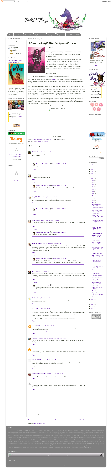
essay (70, 435)
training (27, 447)
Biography (28, 432)
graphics (39, 437)
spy (46, 445)
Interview (92, 437)
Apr (93, 198)
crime (74, 433)
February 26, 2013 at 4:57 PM (47, 325)
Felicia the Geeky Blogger (38, 220)
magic (83, 439)
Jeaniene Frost (18, 439)
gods (27, 437)
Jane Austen (101, 437)
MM (20, 441)
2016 (92, 171)
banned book (19, 432)
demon (39, 141)
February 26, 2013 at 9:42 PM (49, 360)
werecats (56, 447)
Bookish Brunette (36, 383)
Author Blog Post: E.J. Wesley (97, 287)
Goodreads (31, 437)
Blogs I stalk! (60, 35)
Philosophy (10, 443)
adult (14, 430)
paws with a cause (98, 441)
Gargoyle (14, 437)
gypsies (46, 437)
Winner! (94, 225)
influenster (88, 437)
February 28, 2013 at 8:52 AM (48, 383)
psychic (41, 443)
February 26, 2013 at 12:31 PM (59, 258)
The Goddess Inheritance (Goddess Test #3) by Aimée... (97, 221)
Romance (91, 443)
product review (37, 443)
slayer (24, 445)
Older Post (82, 420)
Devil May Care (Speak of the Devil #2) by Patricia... (97, 248)
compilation (24, 433)
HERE (96, 65)
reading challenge (61, 443)
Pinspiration (20, 443)
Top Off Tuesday (22, 447)
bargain (24, 432)
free (101, 435)
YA (42, 141)
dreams (35, 435)
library (56, 439)
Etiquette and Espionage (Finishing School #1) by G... (97, 279)
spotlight (43, 445)
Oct (93, 184)
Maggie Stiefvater (77, 439)
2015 (92, 173)
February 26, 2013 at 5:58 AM (52, 220)
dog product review (26, 435)
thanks (93, 445)
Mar (93, 200)
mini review (17, 441)
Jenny (33, 271)
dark (83, 433)
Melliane (34, 152)
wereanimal (50, 447)
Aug (93, 189)
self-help (99, 443)
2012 (92, 299)
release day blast (78, 443)
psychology (46, 443)
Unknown (34, 349)
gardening (10, 437)
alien (30, 430)
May (93, 196)
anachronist (40, 430)
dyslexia (41, 435)
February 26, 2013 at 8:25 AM (42, 271)
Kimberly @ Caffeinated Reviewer (40, 373)
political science (30, 443)
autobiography (101, 430)
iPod (95, 437)
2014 (92, 176)
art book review (73, 430)
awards (10, 432)
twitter (33, 447)
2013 (92, 178)
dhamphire (96, 433)
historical (68, 437)
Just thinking (39, 439)
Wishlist (72, 447)
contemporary (33, 434)
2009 (92, 306)
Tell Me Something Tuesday (84, 445)
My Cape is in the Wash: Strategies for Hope (15, 61)
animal (48, 430)
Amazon (32, 430)
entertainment (66, 435)
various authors (45, 447)
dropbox (38, 435)
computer (28, 433)
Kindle (51, 439)
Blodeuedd (34, 175)
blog (31, 432)
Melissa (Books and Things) (43, 164)
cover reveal (48, 434)
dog (16, 435)
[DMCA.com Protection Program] (96, 318)
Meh (100, 439)
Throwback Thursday (97, 275)
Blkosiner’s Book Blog (42, 331)
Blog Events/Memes (40, 35)
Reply (33, 157)
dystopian (45, 435)
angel (36, 141)
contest (39, 433)
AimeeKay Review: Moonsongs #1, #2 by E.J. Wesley (97, 284)
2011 (92, 302)
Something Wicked (38, 445)
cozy (53, 433)
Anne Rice (52, 430)
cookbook (43, 434)
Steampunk (50, 445)
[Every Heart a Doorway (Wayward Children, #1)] (14, 108)
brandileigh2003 (36, 326)
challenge (92, 432)
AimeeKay (25, 430)
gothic (36, 437)
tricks (31, 447)
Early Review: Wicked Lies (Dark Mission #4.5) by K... (97, 212)
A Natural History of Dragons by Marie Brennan (96, 237)
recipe (68, 443)
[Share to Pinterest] (64, 139)
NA (48, 441)
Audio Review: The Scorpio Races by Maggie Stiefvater (96, 228)
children (17, 433)
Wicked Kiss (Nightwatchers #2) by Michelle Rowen (97, 217)
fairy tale (83, 435)
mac (73, 439)
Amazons (36, 430)
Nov (93, 182)
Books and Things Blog (54, 454)
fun (103, 435)
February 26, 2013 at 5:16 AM (59, 163)
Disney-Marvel (101, 433)
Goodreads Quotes (21, 121)
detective (92, 433)
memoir (102, 439)
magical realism (89, 439)
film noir (97, 435)
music (32, 441)
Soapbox (32, 445)
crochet (76, 433)
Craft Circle (59, 434)
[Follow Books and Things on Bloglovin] (97, 140)
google (34, 437)
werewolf (60, 447)
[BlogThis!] (59, 139)
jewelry (29, 439)
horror (76, 437)
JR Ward (34, 439)
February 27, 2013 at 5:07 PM (56, 373)
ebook (49, 435)
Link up (71, 439)
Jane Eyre (10, 439)
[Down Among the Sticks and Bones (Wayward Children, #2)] (17, 108)
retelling (86, 443)
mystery (39, 441)
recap (66, 443)
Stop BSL (16, 180)
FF (92, 435)
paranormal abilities (86, 441)
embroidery (58, 435)
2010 (92, 304)
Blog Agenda (51, 35)
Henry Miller (57, 437)
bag (16, 432)
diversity (9, 435)
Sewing (12, 445)
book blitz (55, 432)
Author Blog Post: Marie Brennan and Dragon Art (97, 257)
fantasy (87, 435)
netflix (56, 441)
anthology (61, 430)
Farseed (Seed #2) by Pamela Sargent (97, 272)
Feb (93, 202)
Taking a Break (75, 445)
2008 (92, 308)
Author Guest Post (85, 430)
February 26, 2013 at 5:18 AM (45, 175)
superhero (63, 445)
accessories (10, 430)
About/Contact (18, 35)
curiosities (80, 433)
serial (9, 445)
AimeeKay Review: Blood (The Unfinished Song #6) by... (97, 206)
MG (14, 441)
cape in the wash (85, 432)
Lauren (34, 309)
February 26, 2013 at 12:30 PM (59, 232)
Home (10, 35)
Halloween (50, 437)
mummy (26, 441)
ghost (17, 437)
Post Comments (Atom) (39, 423)
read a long (55, 443)
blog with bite (43, 432)
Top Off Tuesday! (96, 240)
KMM (54, 439)
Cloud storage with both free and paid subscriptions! (16, 155)
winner (68, 447)
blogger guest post (50, 432)
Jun (93, 193)
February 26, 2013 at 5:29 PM (59, 338)
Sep (93, 187)
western (64, 447)
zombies (46, 141)
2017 (92, 169)
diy (12, 435)
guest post (43, 437)
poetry (26, 443)
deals (85, 433)
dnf (14, 435)
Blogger (64, 465)
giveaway (22, 437)
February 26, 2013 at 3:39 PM (43, 308)
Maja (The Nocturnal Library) (39, 243)
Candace (34, 298)
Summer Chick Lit (57, 445)
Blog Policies (28, 35)
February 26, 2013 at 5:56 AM (50, 197)
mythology (44, 441)
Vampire (40, 447)
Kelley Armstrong (46, 439)
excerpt (75, 435)
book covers (78, 432)
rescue (82, 443)
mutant (35, 441)
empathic (62, 435)
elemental (53, 435)
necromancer (52, 441)
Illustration (84, 437)
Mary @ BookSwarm (37, 197)
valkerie (36, 447)
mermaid (10, 441)
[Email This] (58, 139)
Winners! (94, 270)
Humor (80, 437)
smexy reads (27, 445)
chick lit (13, 434)
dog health (19, 435)
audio (78, 430)
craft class (64, 433)
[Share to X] (61, 139)
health (54, 437)
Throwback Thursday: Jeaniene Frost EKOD (97, 232)
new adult (59, 441)
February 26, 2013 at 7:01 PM (44, 349)
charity (9, 433)
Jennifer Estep (25, 439)
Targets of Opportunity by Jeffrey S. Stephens (97, 293)
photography (15, 443)
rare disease (50, 443)
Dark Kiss (53, 79)
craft (55, 434)
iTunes (97, 437)
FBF (90, 435)
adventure (19, 430)
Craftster (68, 433)
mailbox (94, 439)
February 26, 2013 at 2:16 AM (44, 151)
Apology (65, 430)
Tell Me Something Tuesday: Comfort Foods (96, 261)
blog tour (38, 432)
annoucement (56, 430)
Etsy (72, 435)
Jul (93, 191)
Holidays (73, 437)
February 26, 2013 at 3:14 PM (43, 298)
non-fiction (64, 441)
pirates (23, 443)
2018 (92, 167)
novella (68, 441)
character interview (99, 432)
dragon (31, 435)
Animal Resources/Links (73, 35)
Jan (93, 297)
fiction (94, 435)
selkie (103, 443)
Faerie (79, 435)
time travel (16, 447)
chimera (20, 433)
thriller (95, 445)
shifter (21, 445)
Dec (93, 180)
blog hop (34, 432)
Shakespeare (17, 445)
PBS (103, 441)
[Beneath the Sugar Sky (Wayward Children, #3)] (20, 108)
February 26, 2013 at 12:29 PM (59, 185)
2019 (92, 165)
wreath (80, 447)
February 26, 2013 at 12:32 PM (59, 285)
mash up (97, 439)
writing (82, 447)
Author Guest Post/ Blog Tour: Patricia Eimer (97, 252)
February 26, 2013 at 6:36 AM (54, 243)
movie (23, 441)
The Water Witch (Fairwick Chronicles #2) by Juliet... (97, 266)
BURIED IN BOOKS (37, 360)
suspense (67, 445)
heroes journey (62, 437)
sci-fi (97, 443)
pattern (92, 441)
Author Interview (94, 430)
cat (89, 432)
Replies (35, 161)
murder (29, 441)
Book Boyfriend (72, 432)
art (68, 430)
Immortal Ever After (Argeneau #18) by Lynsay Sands (97, 244)
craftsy (71, 433)
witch (76, 447)
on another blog (74, 441)
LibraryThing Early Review (64, 439)
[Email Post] (55, 139)
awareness (14, 432)
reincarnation (72, 443)
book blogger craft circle (62, 432)
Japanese (14, 439)
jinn (32, 439)
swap (70, 445)
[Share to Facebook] (62, 139)
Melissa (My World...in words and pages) (42, 338)
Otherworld (79, 441)
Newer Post (31, 420)
